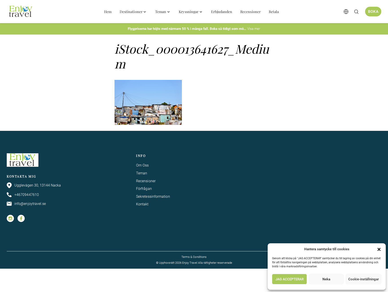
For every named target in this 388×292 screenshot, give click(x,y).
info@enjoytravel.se (30, 204)
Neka (326, 279)
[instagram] (10, 218)
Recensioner (146, 181)
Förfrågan (144, 189)
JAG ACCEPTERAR (290, 279)
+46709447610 (26, 195)
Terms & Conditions (194, 257)
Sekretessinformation (153, 196)
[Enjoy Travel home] (21, 12)
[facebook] (21, 218)
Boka (373, 11)
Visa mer (253, 29)
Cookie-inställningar (363, 279)
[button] (379, 249)
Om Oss (142, 165)
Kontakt (142, 204)
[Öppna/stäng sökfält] (356, 12)
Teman (141, 173)
